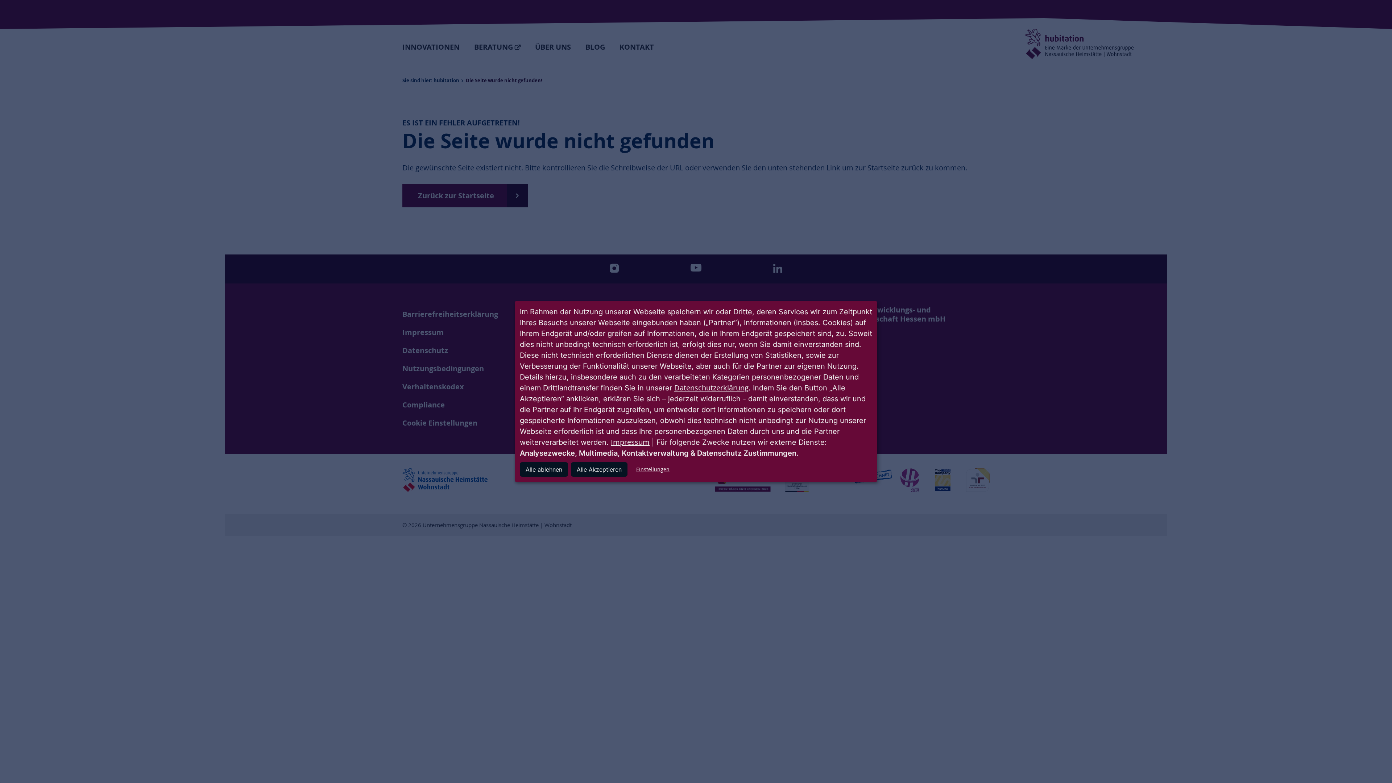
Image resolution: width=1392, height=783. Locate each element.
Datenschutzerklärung (711, 388)
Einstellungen (653, 469)
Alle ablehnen (544, 469)
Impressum (630, 442)
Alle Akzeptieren (599, 469)
